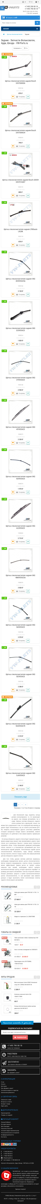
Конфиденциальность (7, 1135)
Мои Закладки (5, 1126)
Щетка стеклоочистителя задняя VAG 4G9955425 (20, 477)
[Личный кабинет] (37, 2)
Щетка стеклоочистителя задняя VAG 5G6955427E (20, 725)
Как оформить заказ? (7, 1088)
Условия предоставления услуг (10, 1130)
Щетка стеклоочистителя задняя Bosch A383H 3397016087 (20, 181)
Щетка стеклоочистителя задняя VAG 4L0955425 (20, 527)
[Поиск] (37, 23)
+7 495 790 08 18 (31, 9)
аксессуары (4, 1184)
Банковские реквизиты (8, 1092)
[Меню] (3, 2)
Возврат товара (5, 1104)
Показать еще (20, 796)
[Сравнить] (28, 96)
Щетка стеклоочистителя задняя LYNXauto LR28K (20, 230)
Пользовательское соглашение (10, 1132)
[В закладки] (13, 96)
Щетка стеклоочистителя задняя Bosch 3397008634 (20, 131)
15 (26, 48)
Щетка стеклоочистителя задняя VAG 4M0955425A (20, 576)
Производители (5, 1113)
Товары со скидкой (6, 1115)
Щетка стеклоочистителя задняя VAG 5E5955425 (20, 675)
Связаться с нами (6, 1099)
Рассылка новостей (6, 1128)
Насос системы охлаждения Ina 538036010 (25, 949)
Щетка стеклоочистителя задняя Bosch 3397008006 (20, 82)
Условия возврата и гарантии (9, 1090)
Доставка (4, 1086)
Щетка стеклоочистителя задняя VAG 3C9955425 (20, 329)
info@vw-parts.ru (8, 1158)
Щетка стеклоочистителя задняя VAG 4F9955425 (20, 428)
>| (25, 804)
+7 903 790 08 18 (7, 1156)
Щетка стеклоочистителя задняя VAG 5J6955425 (20, 774)
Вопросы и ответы (6, 1102)
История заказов (6, 1124)
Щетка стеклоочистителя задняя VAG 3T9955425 (20, 379)
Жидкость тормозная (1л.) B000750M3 (24, 916)
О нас (2, 1082)
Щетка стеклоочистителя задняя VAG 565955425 (20, 626)
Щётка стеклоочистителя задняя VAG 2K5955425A (20, 280)
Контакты (4, 1137)
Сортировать (17, 48)
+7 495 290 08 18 (31, 6)
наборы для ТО (13, 1184)
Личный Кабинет (6, 1122)
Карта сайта (4, 1106)
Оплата (3, 1084)
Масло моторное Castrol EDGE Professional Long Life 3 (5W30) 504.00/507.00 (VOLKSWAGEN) (25, 985)
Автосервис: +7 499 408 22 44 (11, 1160)
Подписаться (21, 1037)
